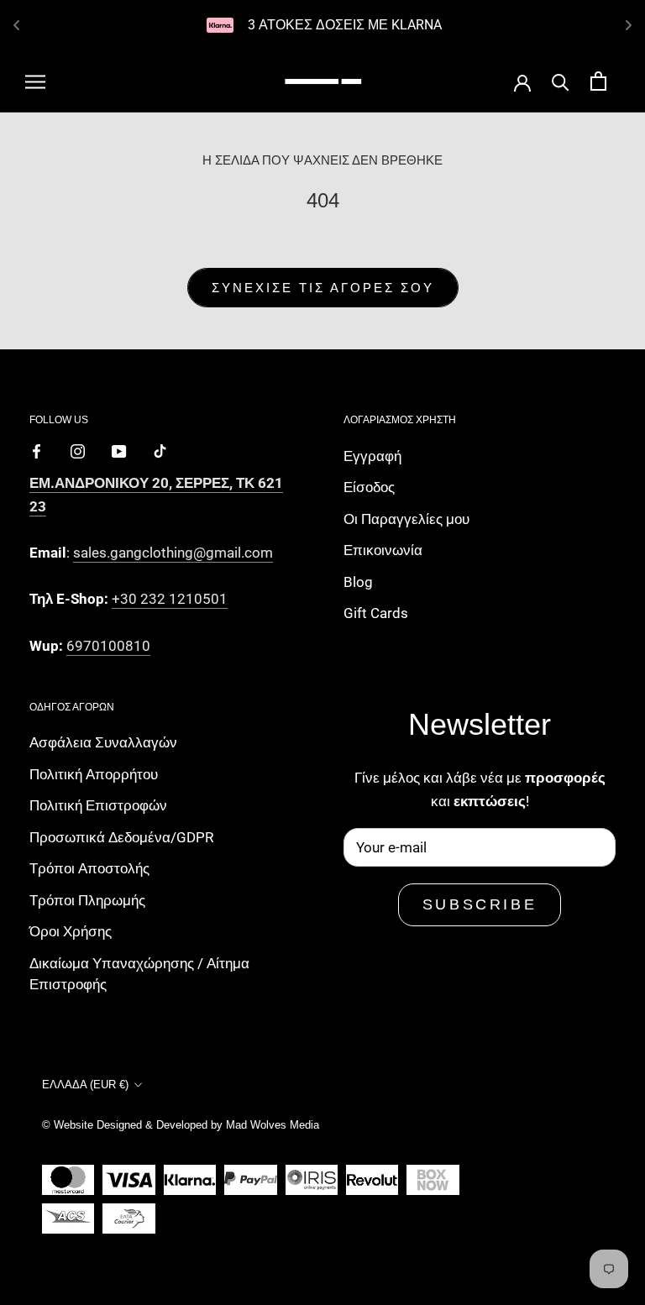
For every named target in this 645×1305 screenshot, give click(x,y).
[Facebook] (36, 450)
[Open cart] (598, 81)
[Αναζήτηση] (560, 81)
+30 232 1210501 (170, 598)
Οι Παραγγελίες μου (406, 519)
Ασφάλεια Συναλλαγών (103, 742)
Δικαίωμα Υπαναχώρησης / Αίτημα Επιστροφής (139, 974)
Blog (358, 582)
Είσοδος (369, 487)
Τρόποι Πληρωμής (87, 900)
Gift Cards (375, 613)
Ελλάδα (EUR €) (85, 1084)
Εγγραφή (372, 456)
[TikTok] (160, 450)
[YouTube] (119, 450)
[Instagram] (78, 450)
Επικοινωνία (382, 550)
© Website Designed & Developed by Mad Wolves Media (180, 1125)
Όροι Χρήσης (70, 931)
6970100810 (108, 645)
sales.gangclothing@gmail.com (173, 552)
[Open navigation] (35, 81)
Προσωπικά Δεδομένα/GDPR (121, 837)
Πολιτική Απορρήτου (93, 774)
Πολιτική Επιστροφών (98, 805)
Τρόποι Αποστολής (89, 868)
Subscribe (479, 904)
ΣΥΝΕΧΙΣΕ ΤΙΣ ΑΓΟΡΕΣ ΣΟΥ (323, 287)
